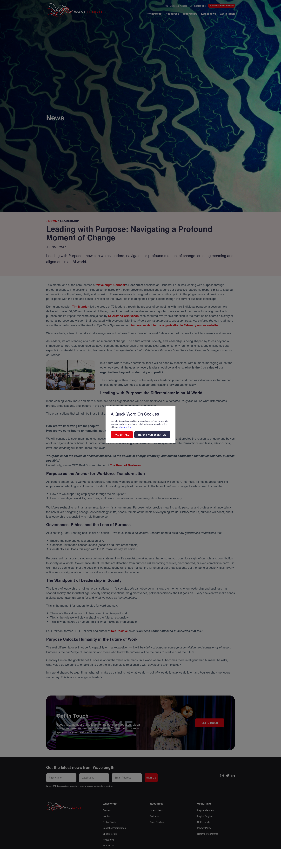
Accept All (122, 434)
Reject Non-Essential (152, 434)
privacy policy (125, 427)
